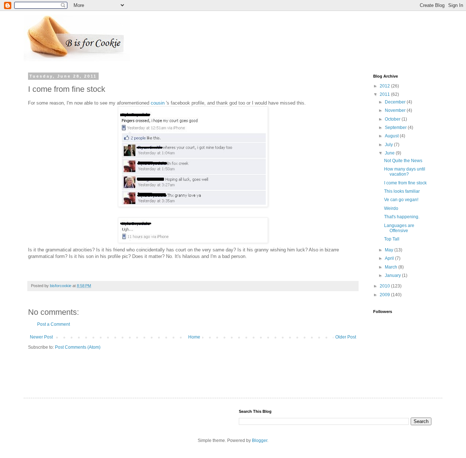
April (390, 258)
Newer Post (41, 337)
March (391, 267)
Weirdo (391, 208)
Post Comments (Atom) (77, 347)
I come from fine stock (405, 182)
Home (194, 337)
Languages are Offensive (399, 228)
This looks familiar (402, 191)
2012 (385, 86)
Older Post (345, 337)
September (396, 127)
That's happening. (401, 216)
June (390, 153)
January (393, 275)
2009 (385, 294)
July (389, 144)
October (393, 119)
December (396, 102)
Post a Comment (53, 324)
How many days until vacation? (404, 172)
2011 (385, 94)
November (396, 110)
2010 (385, 286)
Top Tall (391, 239)
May (389, 250)
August (392, 135)
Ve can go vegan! (401, 199)
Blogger (259, 440)
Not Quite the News (403, 160)
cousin (158, 103)
